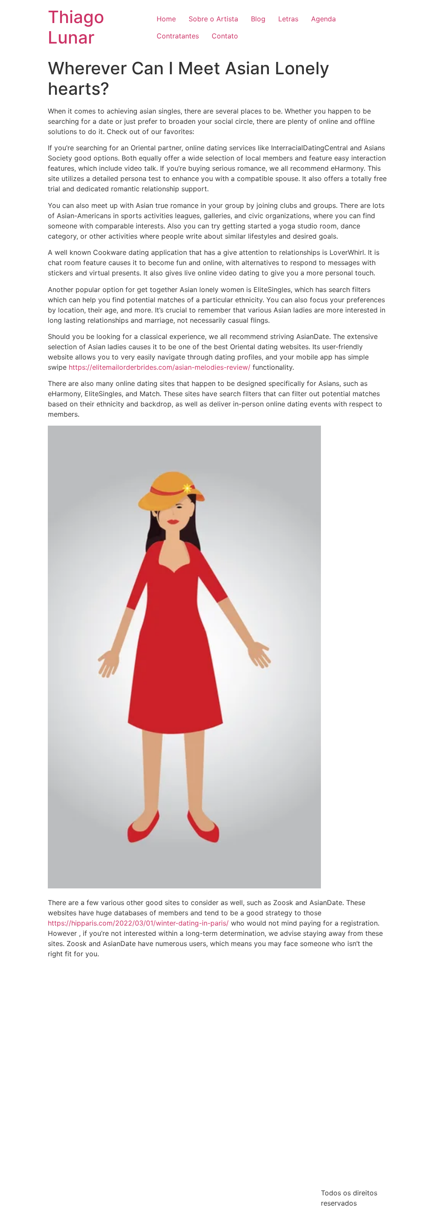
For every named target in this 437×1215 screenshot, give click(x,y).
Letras (288, 19)
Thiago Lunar (76, 27)
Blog (258, 19)
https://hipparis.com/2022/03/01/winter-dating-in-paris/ (138, 923)
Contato (225, 36)
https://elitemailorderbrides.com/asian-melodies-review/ (160, 367)
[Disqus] (218, 1071)
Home (166, 19)
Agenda (323, 19)
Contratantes (178, 36)
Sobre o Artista (213, 19)
